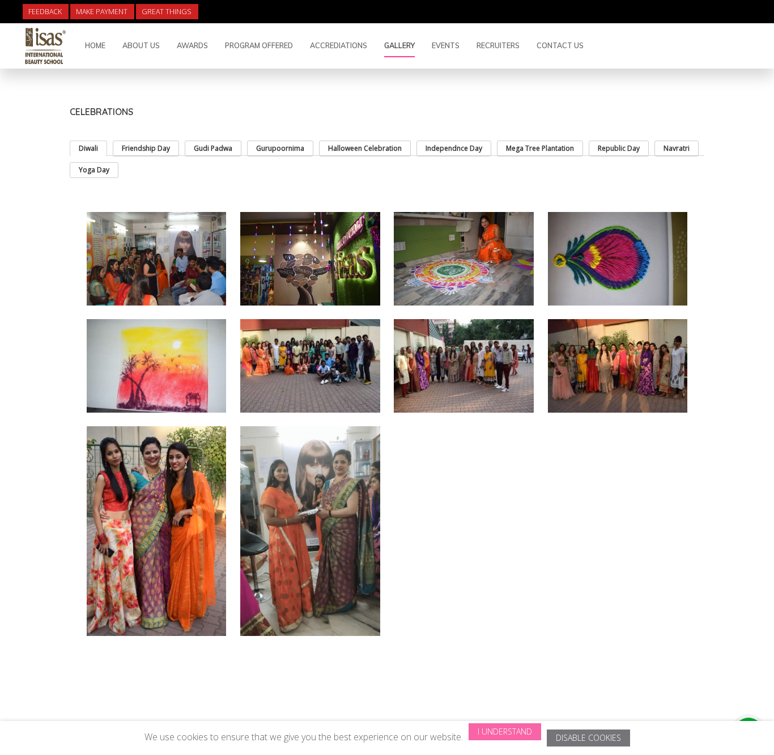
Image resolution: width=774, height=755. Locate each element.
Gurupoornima (280, 148)
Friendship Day (146, 148)
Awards (192, 45)
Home (95, 45)
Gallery (399, 45)
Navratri (677, 148)
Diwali (88, 148)
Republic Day (619, 148)
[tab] (88, 148)
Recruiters (498, 45)
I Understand (505, 731)
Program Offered (259, 45)
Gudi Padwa (213, 148)
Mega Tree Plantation (540, 148)
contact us (560, 45)
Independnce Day (454, 148)
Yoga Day (94, 170)
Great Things (167, 11)
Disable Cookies (588, 737)
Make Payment (101, 11)
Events (446, 45)
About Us (141, 45)
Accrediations (338, 45)
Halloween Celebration (365, 148)
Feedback (45, 11)
